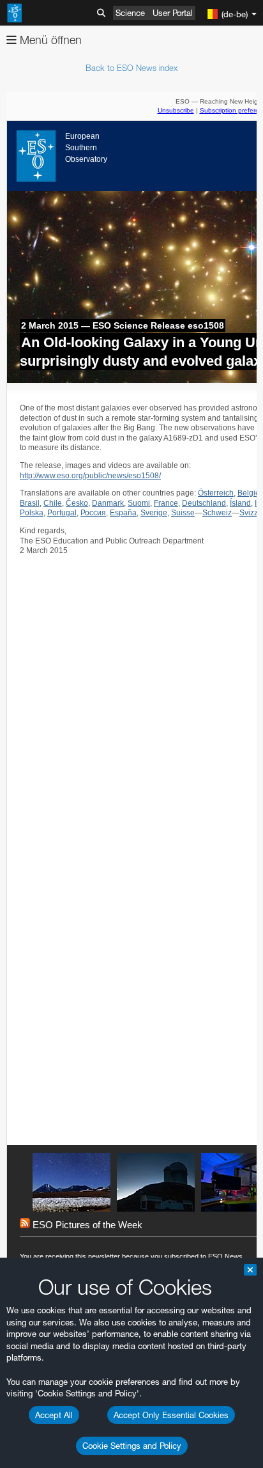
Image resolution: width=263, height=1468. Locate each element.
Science (130, 13)
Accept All (54, 1415)
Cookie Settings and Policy (131, 1446)
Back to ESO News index (131, 68)
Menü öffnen (49, 40)
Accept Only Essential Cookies (171, 1415)
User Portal (173, 13)
